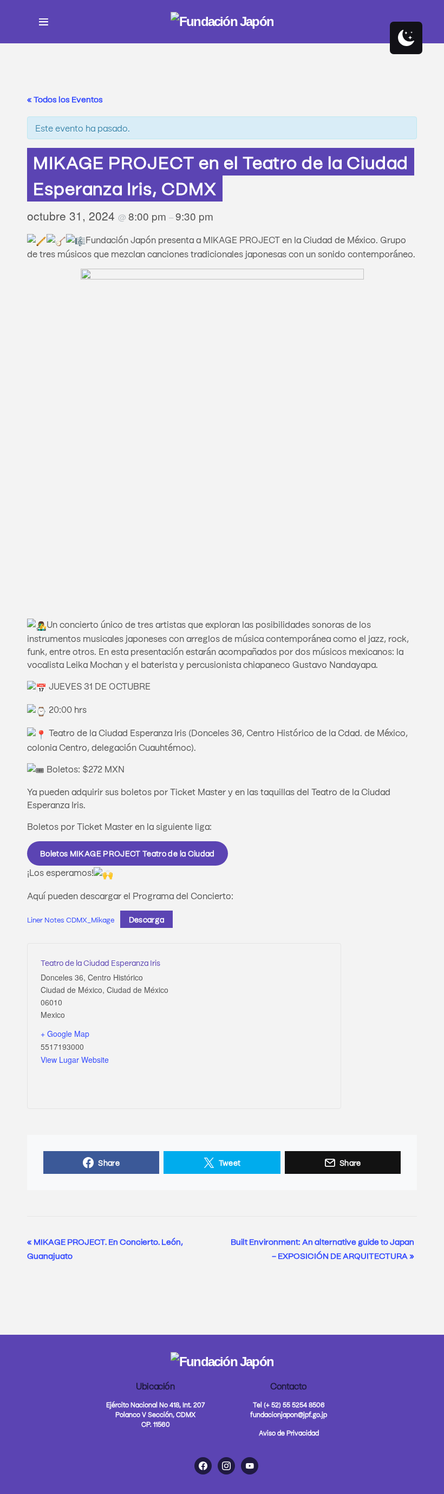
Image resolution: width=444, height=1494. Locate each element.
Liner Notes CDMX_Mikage (70, 919)
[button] (43, 21)
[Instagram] (226, 1466)
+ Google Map (65, 1033)
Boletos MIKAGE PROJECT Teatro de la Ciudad (127, 853)
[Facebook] (203, 1466)
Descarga (147, 919)
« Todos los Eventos (65, 99)
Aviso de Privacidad (289, 1432)
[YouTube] (249, 1466)
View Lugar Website (75, 1059)
